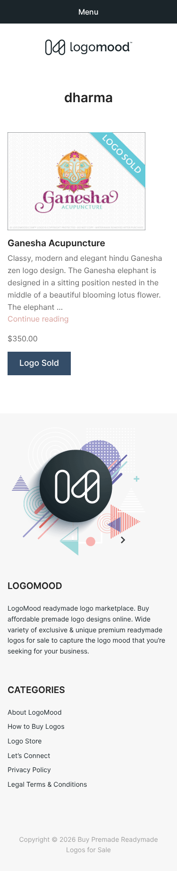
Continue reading (38, 318)
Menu (88, 11)
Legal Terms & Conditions (47, 785)
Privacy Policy (29, 770)
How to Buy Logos (36, 727)
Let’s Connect (29, 756)
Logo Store (25, 741)
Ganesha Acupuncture (56, 243)
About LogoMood (35, 713)
